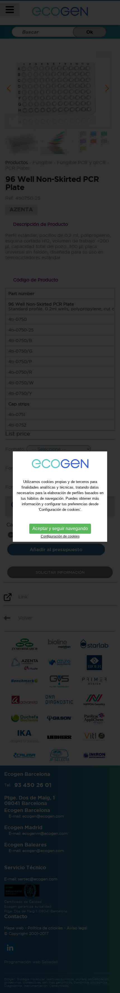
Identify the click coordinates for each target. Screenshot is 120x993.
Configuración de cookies (60, 537)
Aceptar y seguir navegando (60, 528)
